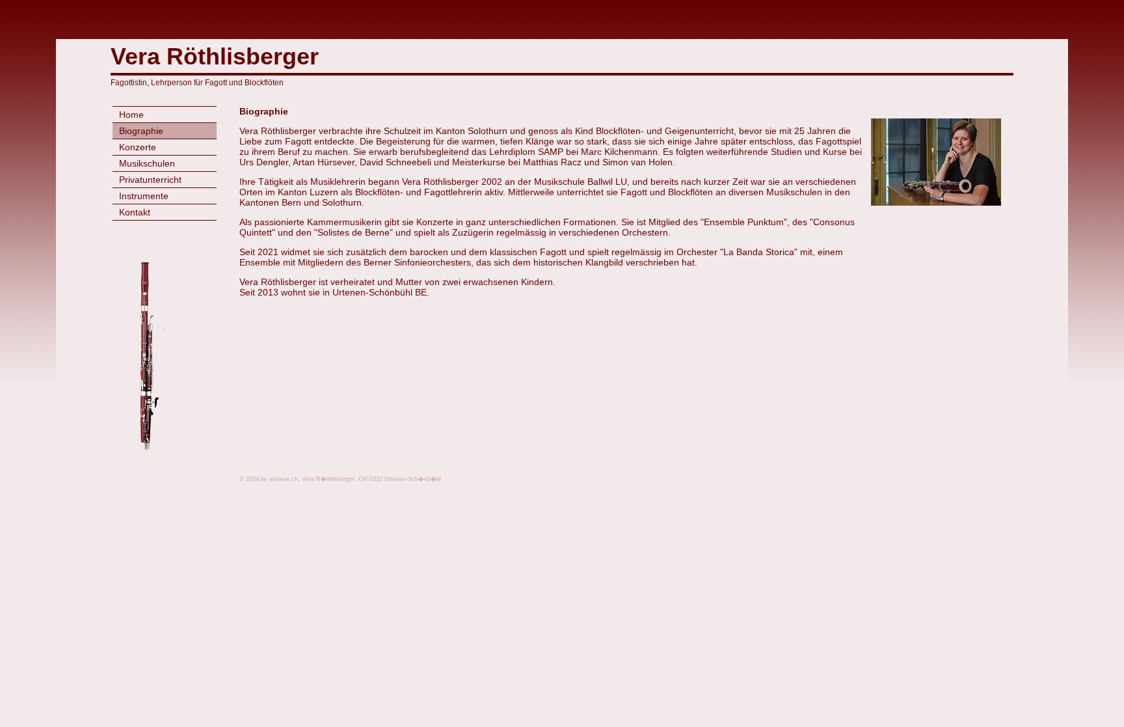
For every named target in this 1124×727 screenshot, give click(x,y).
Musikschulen (147, 163)
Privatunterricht (150, 179)
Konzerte (137, 147)
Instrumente (143, 196)
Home (131, 114)
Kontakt (134, 212)
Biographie (141, 131)
